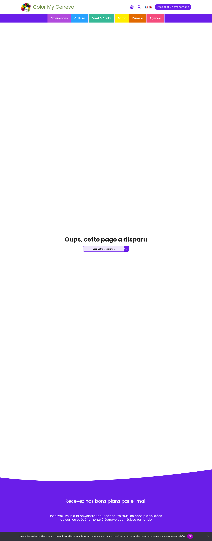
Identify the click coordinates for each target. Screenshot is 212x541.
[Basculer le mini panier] (132, 7)
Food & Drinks (101, 18)
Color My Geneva (53, 6)
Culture (79, 18)
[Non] (208, 536)
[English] (150, 7)
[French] (146, 7)
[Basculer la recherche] (139, 7)
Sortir (122, 18)
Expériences (59, 18)
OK (190, 536)
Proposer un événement (173, 7)
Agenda (155, 18)
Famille (137, 18)
